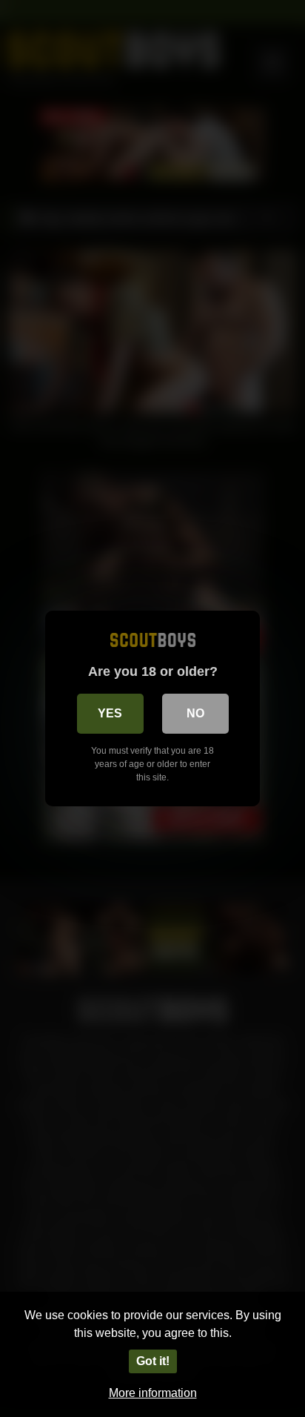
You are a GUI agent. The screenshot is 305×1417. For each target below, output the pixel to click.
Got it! (153, 1361)
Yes (110, 713)
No (195, 713)
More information (153, 1393)
